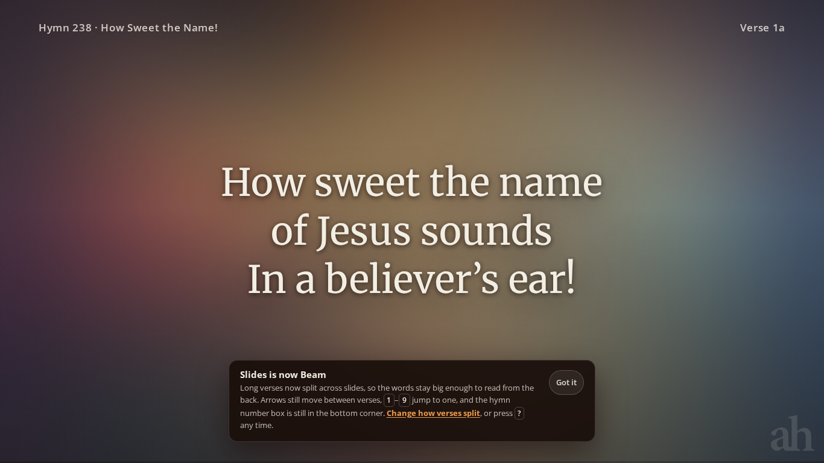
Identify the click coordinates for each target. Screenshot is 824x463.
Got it (566, 382)
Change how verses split (433, 413)
